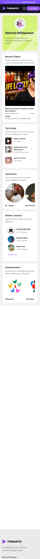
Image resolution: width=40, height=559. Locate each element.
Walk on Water (20, 139)
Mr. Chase (17, 141)
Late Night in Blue (25, 118)
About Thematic (9, 557)
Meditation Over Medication (20, 148)
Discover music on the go (20, 2)
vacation (15, 118)
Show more (12, 254)
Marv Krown (18, 161)
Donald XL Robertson (21, 152)
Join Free (33, 8)
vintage (7, 118)
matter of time (20, 158)
